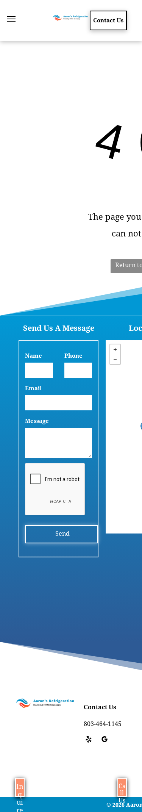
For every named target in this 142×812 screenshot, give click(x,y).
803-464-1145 (103, 724)
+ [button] (115, 349)
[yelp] (89, 740)
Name (33, 355)
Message (37, 421)
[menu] (11, 19)
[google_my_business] (104, 740)
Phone (73, 355)
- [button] (115, 359)
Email (33, 388)
